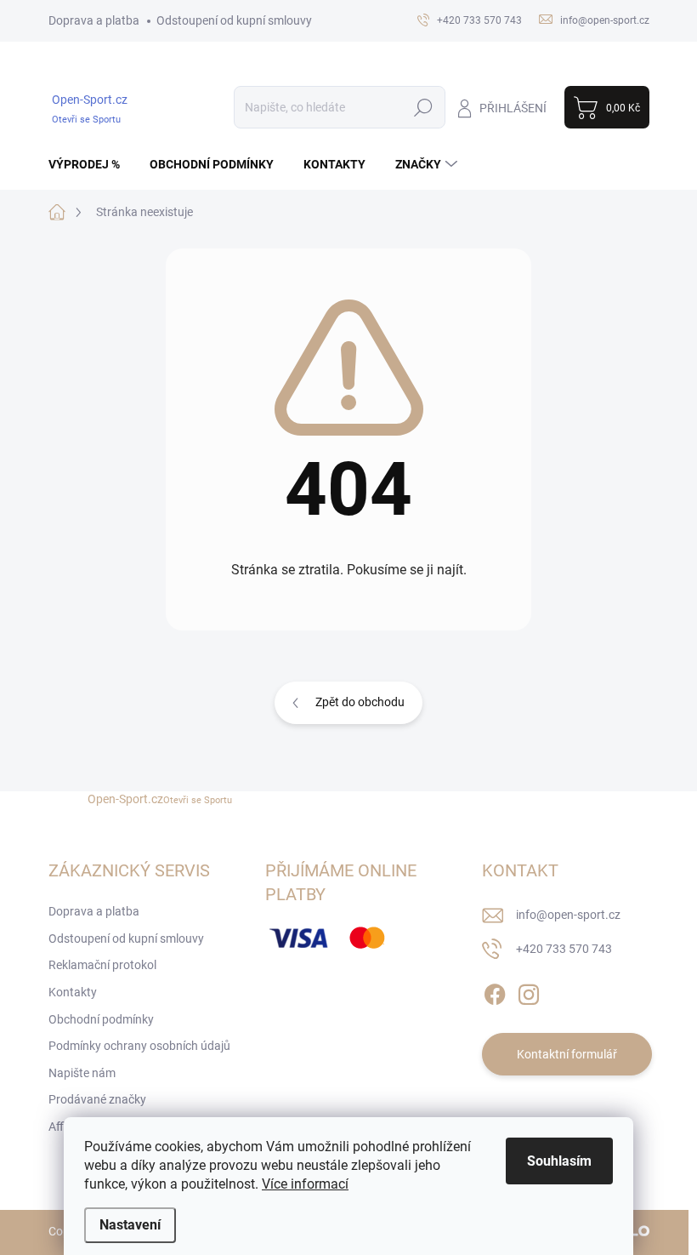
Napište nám (82, 1073)
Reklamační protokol (102, 965)
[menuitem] (90, 164)
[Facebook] (494, 991)
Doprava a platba (93, 20)
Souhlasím (559, 1161)
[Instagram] (528, 991)
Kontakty (72, 992)
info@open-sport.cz (568, 914)
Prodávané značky (97, 1099)
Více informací (305, 1184)
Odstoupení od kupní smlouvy (234, 20)
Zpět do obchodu (360, 702)
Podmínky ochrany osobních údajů (139, 1045)
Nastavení (130, 1225)
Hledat (422, 107)
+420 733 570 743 (564, 949)
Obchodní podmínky (101, 1019)
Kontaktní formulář (567, 1054)
